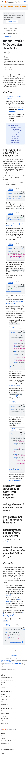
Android (3, 733)
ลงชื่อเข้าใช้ (24, 2)
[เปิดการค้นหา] (16, 2)
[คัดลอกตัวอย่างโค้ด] (23, 192)
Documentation (7, 7)
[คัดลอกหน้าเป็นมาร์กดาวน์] (9, 52)
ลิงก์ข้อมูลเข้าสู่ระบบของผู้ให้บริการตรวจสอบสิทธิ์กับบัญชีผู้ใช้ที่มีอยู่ (13, 614)
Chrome (3, 736)
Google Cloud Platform (7, 741)
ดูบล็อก (3, 694)
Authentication (20, 7)
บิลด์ (15, 30)
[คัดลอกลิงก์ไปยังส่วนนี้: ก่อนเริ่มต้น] (15, 93)
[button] (10, 189)
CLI (14, 127)
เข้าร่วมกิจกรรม (4, 704)
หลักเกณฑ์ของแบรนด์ (6, 721)
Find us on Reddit (5, 696)
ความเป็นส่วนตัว (10, 749)
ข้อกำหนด (3, 749)
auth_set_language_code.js (14, 257)
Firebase (5, 28)
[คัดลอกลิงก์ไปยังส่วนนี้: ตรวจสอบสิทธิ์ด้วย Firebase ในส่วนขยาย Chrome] (19, 536)
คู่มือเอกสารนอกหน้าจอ (12, 542)
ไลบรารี (3, 685)
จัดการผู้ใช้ (8, 595)
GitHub (3, 687)
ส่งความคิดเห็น (8, 36)
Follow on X (4, 699)
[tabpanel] (15, 196)
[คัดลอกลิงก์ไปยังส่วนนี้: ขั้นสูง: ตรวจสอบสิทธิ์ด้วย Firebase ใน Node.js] (16, 523)
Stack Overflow (5, 713)
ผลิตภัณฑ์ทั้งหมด (5, 743)
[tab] (10, 189)
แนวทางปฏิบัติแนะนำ (16, 396)
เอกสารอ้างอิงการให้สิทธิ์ (15, 386)
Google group (4, 716)
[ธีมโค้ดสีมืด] (21, 192)
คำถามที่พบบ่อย (4, 723)
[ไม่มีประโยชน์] (16, 33)
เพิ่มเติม (17, 189)
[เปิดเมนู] (2, 2)
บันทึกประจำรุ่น (4, 718)
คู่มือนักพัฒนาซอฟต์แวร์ (6, 677)
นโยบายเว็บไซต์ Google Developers (13, 663)
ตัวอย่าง (3, 682)
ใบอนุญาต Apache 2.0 (6, 662)
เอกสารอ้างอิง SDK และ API (7, 680)
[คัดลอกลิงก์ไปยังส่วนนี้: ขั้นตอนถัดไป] (17, 564)
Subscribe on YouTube (6, 701)
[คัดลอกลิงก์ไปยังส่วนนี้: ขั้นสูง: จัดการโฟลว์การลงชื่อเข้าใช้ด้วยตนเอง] (11, 510)
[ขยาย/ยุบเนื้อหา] (9, 57)
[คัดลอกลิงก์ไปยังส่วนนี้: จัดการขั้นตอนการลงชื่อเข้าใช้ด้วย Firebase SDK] (19, 156)
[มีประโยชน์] (14, 33)
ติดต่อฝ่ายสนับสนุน (5, 711)
